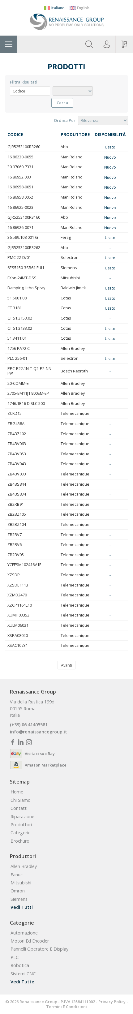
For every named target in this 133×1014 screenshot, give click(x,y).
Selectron (70, 257)
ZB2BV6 (14, 544)
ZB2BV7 (14, 534)
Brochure (20, 841)
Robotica (20, 965)
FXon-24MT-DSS (21, 278)
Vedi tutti (22, 907)
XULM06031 (17, 625)
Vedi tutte (22, 982)
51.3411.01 (17, 338)
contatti (19, 808)
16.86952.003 (19, 177)
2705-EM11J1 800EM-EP (28, 393)
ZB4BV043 (16, 463)
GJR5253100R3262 (23, 247)
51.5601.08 (17, 298)
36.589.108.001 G (22, 237)
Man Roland (72, 157)
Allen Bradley (73, 348)
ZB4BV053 (16, 454)
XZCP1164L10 (19, 605)
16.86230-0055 (20, 157)
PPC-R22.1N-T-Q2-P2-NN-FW (30, 371)
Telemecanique (75, 413)
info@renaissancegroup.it (38, 732)
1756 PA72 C (18, 348)
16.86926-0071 (20, 227)
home (17, 792)
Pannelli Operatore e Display (39, 949)
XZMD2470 (17, 595)
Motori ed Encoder (30, 941)
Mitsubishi (70, 278)
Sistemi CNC (23, 974)
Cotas (66, 298)
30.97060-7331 (20, 167)
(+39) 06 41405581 (29, 725)
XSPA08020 (17, 635)
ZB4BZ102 (16, 433)
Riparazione (22, 816)
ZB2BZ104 (16, 524)
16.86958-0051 (20, 187)
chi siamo (21, 800)
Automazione (24, 933)
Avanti (66, 665)
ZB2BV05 (15, 554)
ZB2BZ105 (16, 514)
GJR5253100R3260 (23, 146)
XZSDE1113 (17, 585)
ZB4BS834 (16, 494)
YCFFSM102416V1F (24, 564)
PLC (15, 957)
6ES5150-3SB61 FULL (26, 267)
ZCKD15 (14, 413)
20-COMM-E (18, 383)
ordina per (64, 120)
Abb (64, 146)
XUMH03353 (18, 615)
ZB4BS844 (16, 484)
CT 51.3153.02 (19, 318)
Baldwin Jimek (73, 287)
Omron (18, 891)
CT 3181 (14, 308)
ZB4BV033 (16, 474)
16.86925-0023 (20, 207)
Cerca (62, 102)
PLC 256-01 (17, 358)
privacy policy (112, 1001)
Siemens (69, 267)
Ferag (66, 237)
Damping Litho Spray (26, 287)
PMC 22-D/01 (19, 257)
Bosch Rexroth (74, 371)
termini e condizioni (66, 1006)
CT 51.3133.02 (19, 328)
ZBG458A (15, 423)
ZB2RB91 (15, 504)
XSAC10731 (17, 645)
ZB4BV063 (16, 443)
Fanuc (17, 875)
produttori (21, 824)
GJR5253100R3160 (23, 217)
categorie (21, 833)
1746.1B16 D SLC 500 (26, 403)
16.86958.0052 (20, 197)
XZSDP (13, 575)
